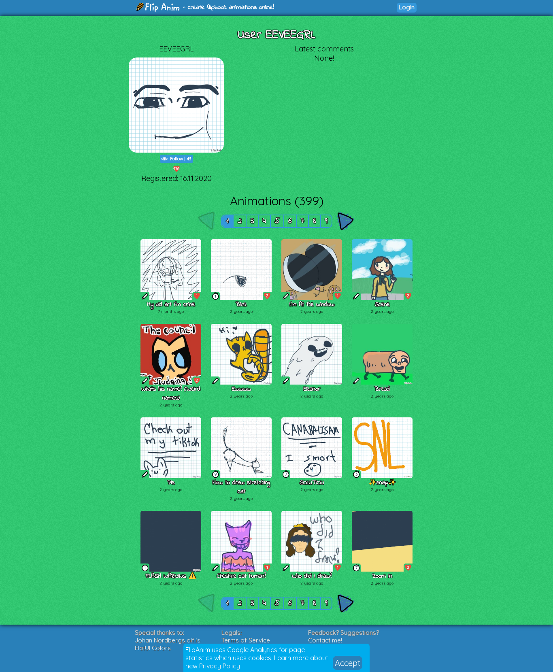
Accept (347, 663)
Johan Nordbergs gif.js (167, 640)
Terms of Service (245, 640)
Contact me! (325, 640)
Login (407, 7)
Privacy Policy (219, 666)
